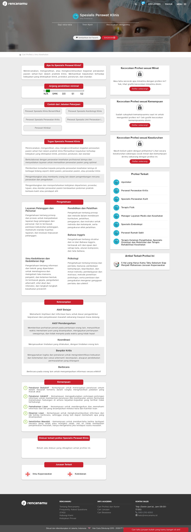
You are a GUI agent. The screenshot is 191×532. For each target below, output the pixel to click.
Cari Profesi (27, 55)
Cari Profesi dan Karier (108, 507)
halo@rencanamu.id (147, 515)
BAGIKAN (108, 38)
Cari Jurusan (103, 510)
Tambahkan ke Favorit (88, 38)
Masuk (169, 4)
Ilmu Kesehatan (41, 55)
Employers (154, 4)
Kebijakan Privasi (68, 518)
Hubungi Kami (66, 515)
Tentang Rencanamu (69, 507)
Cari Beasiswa (104, 513)
